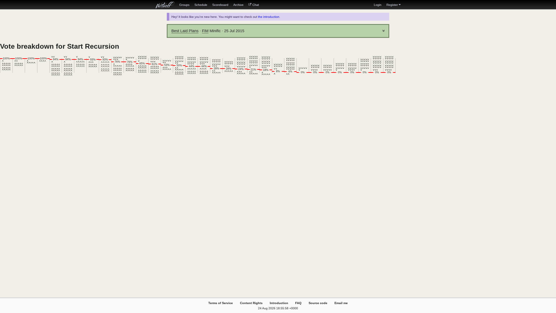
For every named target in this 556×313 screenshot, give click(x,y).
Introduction (279, 303)
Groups (184, 5)
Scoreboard (220, 5)
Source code (318, 303)
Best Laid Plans (185, 31)
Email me (341, 303)
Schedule (200, 5)
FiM (205, 31)
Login (377, 5)
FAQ (298, 303)
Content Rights (251, 303)
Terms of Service (220, 303)
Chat (255, 5)
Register (392, 5)
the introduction (268, 16)
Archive (238, 5)
